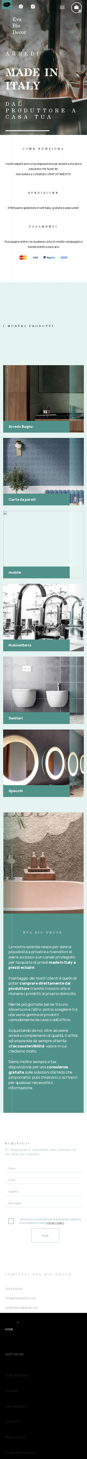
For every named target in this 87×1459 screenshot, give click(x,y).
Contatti (12, 1406)
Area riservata (16, 1390)
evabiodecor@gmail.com (21, 1281)
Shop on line (14, 1344)
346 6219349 (14, 1262)
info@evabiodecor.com (20, 1271)
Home (9, 1329)
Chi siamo (12, 1375)
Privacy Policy (15, 1421)
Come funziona (16, 1359)
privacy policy (55, 1208)
